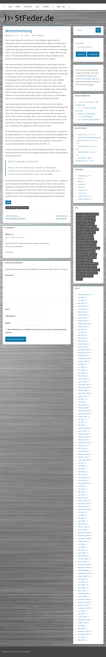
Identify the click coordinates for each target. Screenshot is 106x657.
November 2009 (83, 535)
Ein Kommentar (39, 35)
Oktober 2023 (83, 321)
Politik (79, 251)
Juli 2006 (81, 625)
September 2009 (84, 538)
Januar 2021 (82, 405)
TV (78, 270)
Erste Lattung (83, 146)
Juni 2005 (81, 637)
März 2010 (81, 524)
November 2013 (83, 437)
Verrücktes (92, 273)
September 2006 (84, 620)
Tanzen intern (83, 196)
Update (95, 270)
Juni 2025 (81, 300)
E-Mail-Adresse (10, 316)
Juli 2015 (81, 419)
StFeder (26, 35)
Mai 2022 (81, 370)
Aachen (80, 214)
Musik (79, 245)
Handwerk (88, 236)
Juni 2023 (81, 332)
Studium (46, 7)
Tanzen (17, 7)
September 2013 (84, 443)
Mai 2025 (81, 303)
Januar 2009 (82, 562)
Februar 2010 (83, 527)
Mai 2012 (81, 469)
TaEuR (89, 260)
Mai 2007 (81, 614)
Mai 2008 (81, 585)
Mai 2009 (81, 550)
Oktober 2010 (83, 506)
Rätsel (92, 254)
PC (97, 248)
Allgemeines (82, 176)
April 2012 (81, 472)
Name (7, 309)
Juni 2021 (81, 402)
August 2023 (82, 326)
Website (7, 323)
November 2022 (83, 353)
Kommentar (9, 275)
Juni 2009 (81, 547)
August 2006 (82, 623)
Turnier (92, 267)
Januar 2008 (82, 596)
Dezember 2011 (83, 483)
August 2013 (82, 445)
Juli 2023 (81, 329)
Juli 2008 (81, 579)
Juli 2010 (81, 512)
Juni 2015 (81, 422)
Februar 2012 (82, 477)
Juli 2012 (81, 463)
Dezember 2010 (83, 504)
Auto (8, 202)
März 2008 (82, 591)
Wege (90, 276)
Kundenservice (82, 242)
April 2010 (81, 521)
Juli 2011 (81, 486)
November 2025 (83, 295)
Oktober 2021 (83, 390)
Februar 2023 (82, 344)
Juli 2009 (81, 544)
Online (90, 248)
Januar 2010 (82, 530)
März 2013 (81, 448)
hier (21, 49)
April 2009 (81, 553)
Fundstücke (89, 232)
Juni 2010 (81, 515)
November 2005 (83, 634)
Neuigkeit (80, 248)
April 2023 (81, 338)
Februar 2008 (83, 594)
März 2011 (81, 498)
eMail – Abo (61, 7)
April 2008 (81, 588)
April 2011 (81, 495)
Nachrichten (90, 245)
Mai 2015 (81, 425)
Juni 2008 (81, 582)
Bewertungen (89, 217)
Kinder (89, 239)
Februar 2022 (82, 379)
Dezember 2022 (83, 350)
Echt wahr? (28, 7)
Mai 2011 (81, 492)
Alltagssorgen (11, 207)
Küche (93, 242)
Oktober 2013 (83, 440)
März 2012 (81, 474)
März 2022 (81, 376)
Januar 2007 (82, 617)
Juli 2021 (81, 399)
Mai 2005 (81, 640)
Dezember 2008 (83, 564)
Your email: (80, 43)
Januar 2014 (82, 431)
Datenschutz (89, 220)
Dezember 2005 (83, 631)
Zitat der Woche (83, 199)
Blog (37, 7)
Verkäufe (25, 207)
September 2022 (84, 358)
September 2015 (84, 414)
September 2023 (84, 324)
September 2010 (84, 509)
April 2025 (81, 306)
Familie (80, 184)
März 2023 (81, 341)
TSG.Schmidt (81, 267)
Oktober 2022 (83, 355)
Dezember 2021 (83, 385)
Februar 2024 (83, 315)
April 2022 (81, 373)
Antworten (9, 252)
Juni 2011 (81, 489)
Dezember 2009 (83, 533)
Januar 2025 (82, 309)
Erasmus (80, 226)
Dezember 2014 (83, 428)
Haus (10, 7)
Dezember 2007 (83, 599)
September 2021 (84, 393)
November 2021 (83, 387)
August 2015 (82, 416)
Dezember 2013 (83, 434)
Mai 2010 (81, 518)
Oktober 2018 (83, 408)
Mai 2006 (81, 628)
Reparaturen (82, 254)
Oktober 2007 (83, 605)
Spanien (80, 260)
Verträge (80, 276)
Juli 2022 (81, 364)
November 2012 (83, 454)
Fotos (79, 232)
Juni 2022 (81, 367)
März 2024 (81, 312)
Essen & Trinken (83, 229)
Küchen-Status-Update (91, 119)
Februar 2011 (82, 501)
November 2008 (83, 567)
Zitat (79, 279)
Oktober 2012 (83, 457)
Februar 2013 (82, 451)
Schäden (80, 257)
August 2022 (82, 361)
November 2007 (83, 602)
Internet (80, 239)
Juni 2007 (81, 611)
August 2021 (82, 396)
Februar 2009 (83, 559)
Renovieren (90, 251)
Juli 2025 (81, 297)
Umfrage (86, 270)
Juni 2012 (81, 466)
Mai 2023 (81, 335)
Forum (94, 229)
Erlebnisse (91, 226)
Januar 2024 (82, 318)
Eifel (91, 223)
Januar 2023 (82, 347)
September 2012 (84, 460)
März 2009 (82, 556)
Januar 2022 (82, 382)
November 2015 (83, 411)
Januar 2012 (82, 480)
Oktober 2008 (83, 570)
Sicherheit (91, 257)
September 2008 (84, 573)
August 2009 (82, 541)
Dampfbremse (83, 152)
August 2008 (82, 576)
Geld (18, 207)
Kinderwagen (90, 114)
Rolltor (80, 135)
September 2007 (84, 608)
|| (4, 7)
